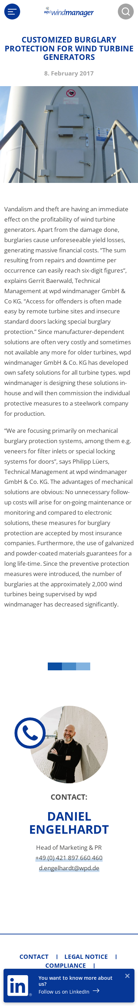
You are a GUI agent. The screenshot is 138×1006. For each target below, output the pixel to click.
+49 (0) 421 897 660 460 (69, 858)
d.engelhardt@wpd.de (69, 868)
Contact (33, 956)
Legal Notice (86, 956)
